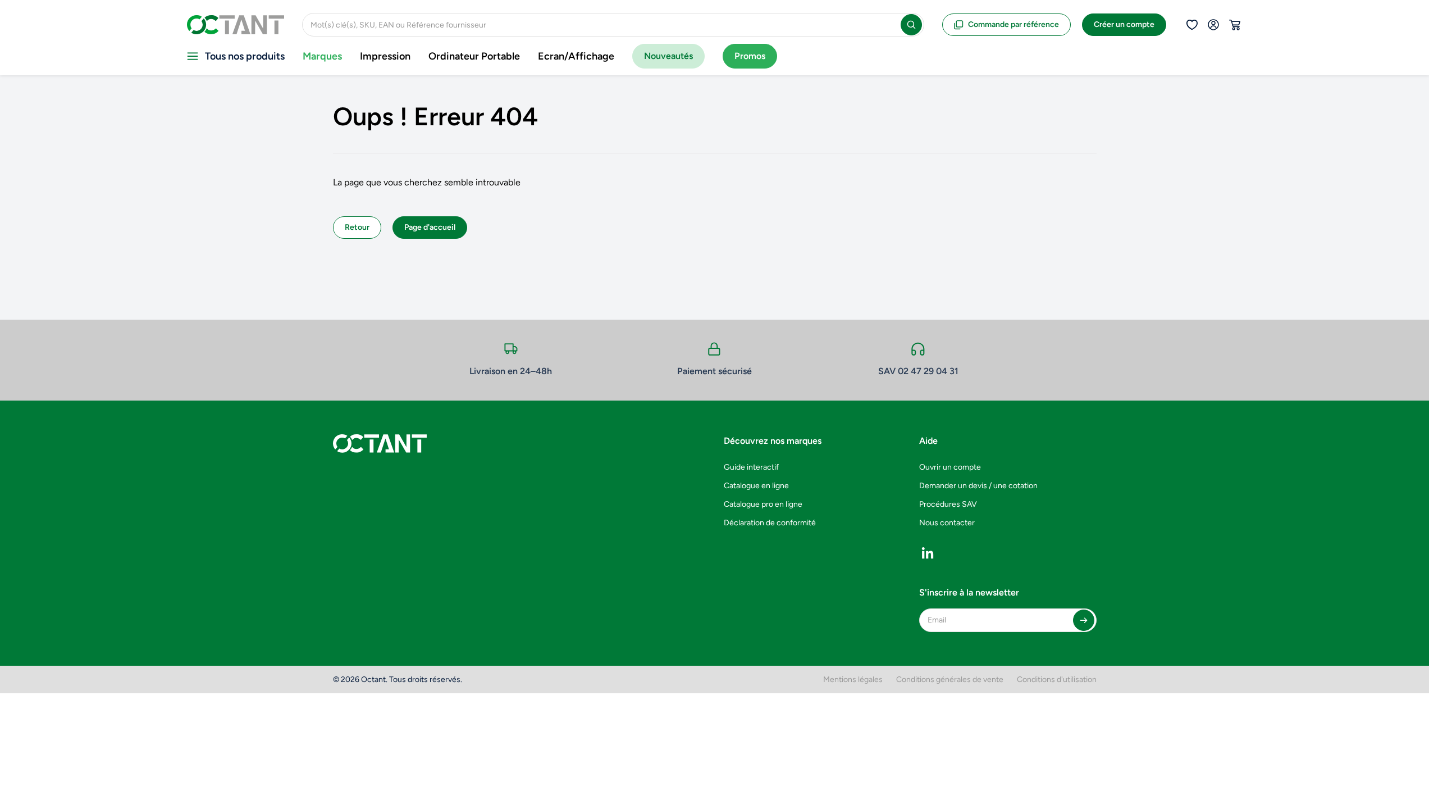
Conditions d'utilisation (1057, 679)
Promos (749, 56)
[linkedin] (927, 552)
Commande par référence (1013, 24)
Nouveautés (668, 56)
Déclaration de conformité (770, 523)
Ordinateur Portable (474, 56)
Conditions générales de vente (949, 679)
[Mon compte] (1213, 25)
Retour (357, 227)
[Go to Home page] (235, 25)
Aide (928, 440)
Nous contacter (947, 523)
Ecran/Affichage (576, 56)
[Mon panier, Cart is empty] (1235, 25)
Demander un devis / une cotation (978, 485)
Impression (385, 56)
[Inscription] (1083, 620)
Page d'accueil (429, 227)
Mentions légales (853, 679)
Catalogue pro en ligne (763, 504)
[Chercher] (911, 24)
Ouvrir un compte (950, 467)
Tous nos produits (245, 56)
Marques (322, 56)
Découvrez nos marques (772, 440)
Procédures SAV (948, 504)
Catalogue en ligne (756, 485)
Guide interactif (751, 467)
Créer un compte (1124, 24)
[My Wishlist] (1192, 25)
